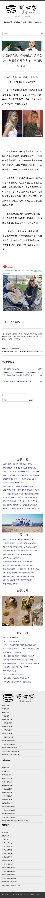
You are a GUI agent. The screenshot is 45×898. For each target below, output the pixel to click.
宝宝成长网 (5, 836)
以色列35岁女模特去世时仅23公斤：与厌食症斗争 (21, 475)
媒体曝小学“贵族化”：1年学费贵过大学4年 (18, 573)
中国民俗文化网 (7, 800)
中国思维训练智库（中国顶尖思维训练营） (15, 821)
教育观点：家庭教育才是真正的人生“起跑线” (19, 576)
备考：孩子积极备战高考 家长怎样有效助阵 (18, 562)
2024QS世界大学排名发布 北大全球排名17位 (19, 468)
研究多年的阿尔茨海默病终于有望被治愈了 (18, 375)
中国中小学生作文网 (8, 875)
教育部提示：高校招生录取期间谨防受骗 (17, 464)
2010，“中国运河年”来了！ (13, 641)
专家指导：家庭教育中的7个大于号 (15, 667)
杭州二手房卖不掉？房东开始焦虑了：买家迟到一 (21, 471)
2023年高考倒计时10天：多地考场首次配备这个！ (21, 479)
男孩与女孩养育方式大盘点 (13, 674)
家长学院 (5, 832)
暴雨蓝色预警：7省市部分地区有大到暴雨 (27, 334)
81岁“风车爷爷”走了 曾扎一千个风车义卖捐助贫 (20, 497)
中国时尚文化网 (7, 726)
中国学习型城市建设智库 (10, 748)
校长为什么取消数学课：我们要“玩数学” (17, 580)
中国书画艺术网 (7, 719)
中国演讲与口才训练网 (19, 77)
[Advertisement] (22, 426)
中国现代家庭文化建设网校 (10, 751)
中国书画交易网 (7, 796)
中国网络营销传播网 (8, 814)
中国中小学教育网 (7, 864)
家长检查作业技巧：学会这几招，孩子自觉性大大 (21, 569)
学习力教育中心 (7, 843)
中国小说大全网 (7, 782)
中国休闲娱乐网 (7, 778)
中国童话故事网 (7, 861)
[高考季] (22, 9)
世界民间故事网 (7, 853)
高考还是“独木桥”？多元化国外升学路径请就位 (20, 550)
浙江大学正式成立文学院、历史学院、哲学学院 (20, 501)
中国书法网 (5, 709)
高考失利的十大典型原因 (12, 558)
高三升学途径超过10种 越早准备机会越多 (18, 539)
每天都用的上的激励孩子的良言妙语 (16, 678)
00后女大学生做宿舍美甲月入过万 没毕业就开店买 (21, 508)
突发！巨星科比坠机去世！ (13, 369)
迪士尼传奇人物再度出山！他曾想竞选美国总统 (20, 505)
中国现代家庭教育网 (8, 868)
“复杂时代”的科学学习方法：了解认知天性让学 (20, 547)
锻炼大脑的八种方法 (10, 584)
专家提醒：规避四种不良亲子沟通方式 (17, 682)
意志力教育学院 (7, 846)
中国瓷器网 (5, 716)
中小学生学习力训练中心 (10, 882)
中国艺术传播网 (7, 730)
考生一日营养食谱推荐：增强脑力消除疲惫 (18, 656)
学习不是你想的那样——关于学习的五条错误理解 (21, 649)
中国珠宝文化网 (7, 734)
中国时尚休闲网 (7, 723)
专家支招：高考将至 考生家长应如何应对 (18, 660)
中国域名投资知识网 (8, 817)
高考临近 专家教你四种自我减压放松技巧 (18, 565)
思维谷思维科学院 (7, 803)
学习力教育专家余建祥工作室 (11, 885)
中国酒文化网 (6, 775)
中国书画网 (5, 705)
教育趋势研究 (6, 771)
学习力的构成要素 (9, 671)
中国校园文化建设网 (8, 871)
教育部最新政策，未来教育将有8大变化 (17, 554)
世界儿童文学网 (7, 857)
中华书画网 (5, 768)
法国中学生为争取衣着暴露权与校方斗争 (18, 381)
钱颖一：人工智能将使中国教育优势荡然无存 (19, 645)
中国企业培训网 (7, 789)
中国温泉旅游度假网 (8, 810)
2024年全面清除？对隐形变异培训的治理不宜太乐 (21, 490)
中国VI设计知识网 (7, 737)
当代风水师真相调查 (10, 637)
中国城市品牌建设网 (8, 744)
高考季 (32, 894)
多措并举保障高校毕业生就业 (13, 482)
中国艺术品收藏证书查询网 (10, 755)
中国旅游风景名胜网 (8, 807)
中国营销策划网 (7, 785)
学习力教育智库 (7, 850)
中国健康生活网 (7, 792)
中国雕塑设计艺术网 (8, 741)
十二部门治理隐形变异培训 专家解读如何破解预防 (21, 494)
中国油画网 (5, 712)
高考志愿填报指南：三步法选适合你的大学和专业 (21, 663)
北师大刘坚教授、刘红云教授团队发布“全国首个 (20, 543)
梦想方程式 (5, 839)
